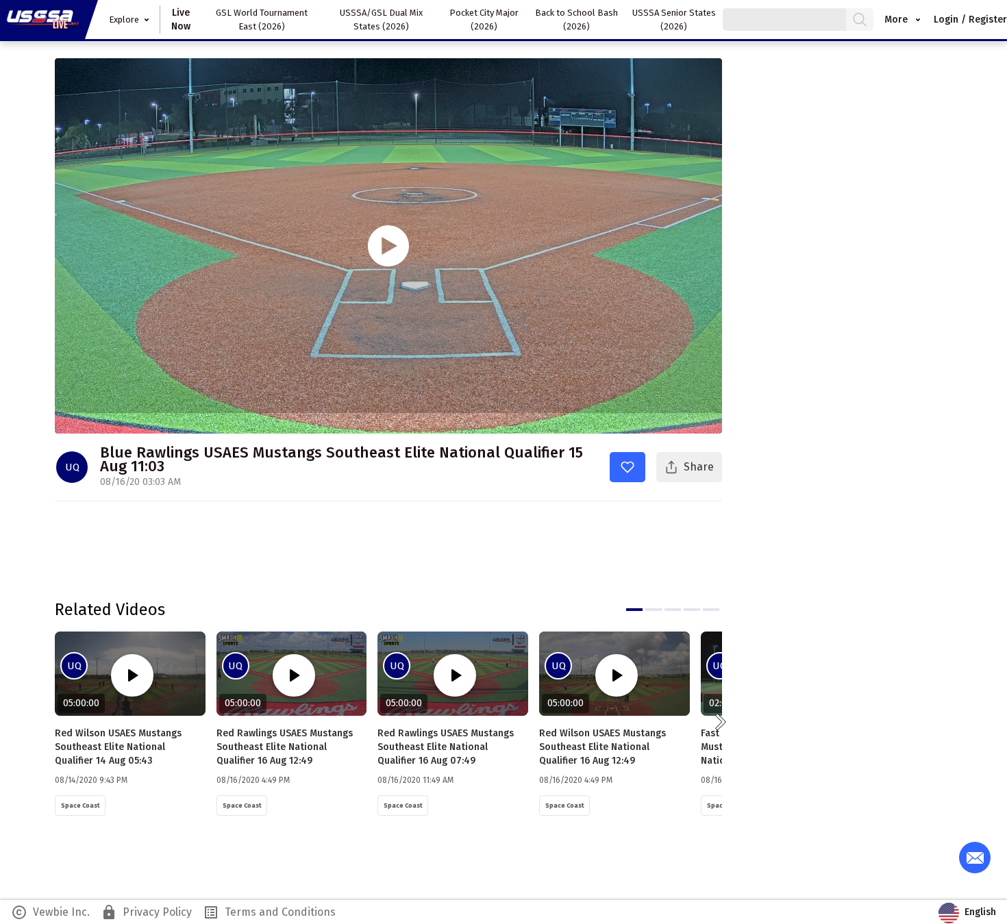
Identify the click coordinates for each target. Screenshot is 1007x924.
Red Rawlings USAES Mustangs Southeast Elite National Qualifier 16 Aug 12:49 (284, 746)
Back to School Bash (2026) (576, 20)
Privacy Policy (146, 912)
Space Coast (80, 805)
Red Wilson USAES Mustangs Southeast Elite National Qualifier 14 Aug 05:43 (118, 746)
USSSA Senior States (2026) (674, 20)
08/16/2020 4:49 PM (253, 780)
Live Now (180, 19)
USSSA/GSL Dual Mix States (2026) (381, 20)
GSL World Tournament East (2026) (262, 20)
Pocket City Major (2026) (484, 20)
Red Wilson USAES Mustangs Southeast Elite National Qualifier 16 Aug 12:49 (602, 746)
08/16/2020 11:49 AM (415, 780)
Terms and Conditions (269, 912)
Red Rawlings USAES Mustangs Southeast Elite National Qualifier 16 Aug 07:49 (445, 746)
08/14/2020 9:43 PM (91, 780)
